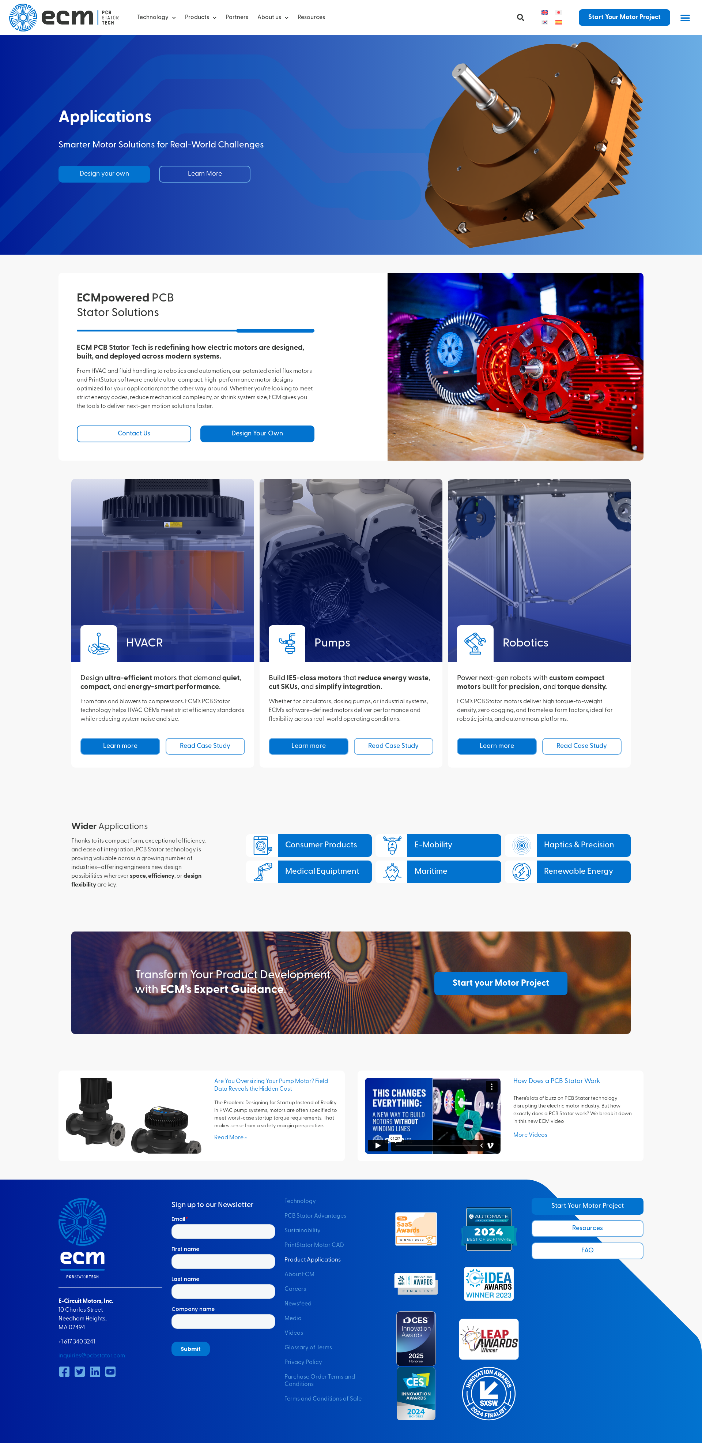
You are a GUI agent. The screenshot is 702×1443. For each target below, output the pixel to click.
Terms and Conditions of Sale (323, 1399)
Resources (311, 17)
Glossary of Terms (308, 1348)
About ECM (299, 1275)
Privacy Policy (303, 1362)
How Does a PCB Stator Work (556, 1081)
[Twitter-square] (80, 1372)
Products (197, 17)
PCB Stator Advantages (315, 1216)
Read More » (230, 1138)
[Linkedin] (95, 1372)
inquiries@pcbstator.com (91, 1356)
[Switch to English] (545, 13)
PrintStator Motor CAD (314, 1245)
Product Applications (312, 1260)
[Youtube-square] (110, 1372)
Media (293, 1319)
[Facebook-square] (64, 1372)
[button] (520, 17)
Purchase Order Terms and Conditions (319, 1380)
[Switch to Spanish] (559, 22)
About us (269, 17)
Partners (237, 17)
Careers (295, 1289)
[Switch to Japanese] (559, 13)
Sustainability (302, 1231)
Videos (293, 1333)
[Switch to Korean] (545, 22)
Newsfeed (298, 1304)
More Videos (530, 1135)
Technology (153, 17)
